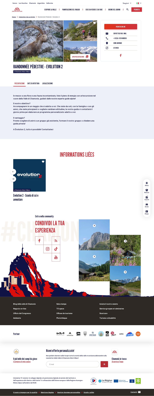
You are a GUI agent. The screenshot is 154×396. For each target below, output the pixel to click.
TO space (60, 309)
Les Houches (23, 3)
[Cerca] (127, 9)
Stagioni (126, 3)
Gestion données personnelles (68, 392)
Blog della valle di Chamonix (24, 304)
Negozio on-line (19, 309)
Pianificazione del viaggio (71, 9)
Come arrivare (117, 43)
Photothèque (61, 318)
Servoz (15, 3)
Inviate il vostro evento (108, 304)
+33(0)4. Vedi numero (120, 38)
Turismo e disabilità (107, 318)
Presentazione (19, 83)
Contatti (134, 392)
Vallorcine (49, 3)
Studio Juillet (89, 392)
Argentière (41, 3)
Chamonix (32, 3)
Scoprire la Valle (50, 9)
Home (14, 17)
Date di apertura (33, 83)
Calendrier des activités (27, 17)
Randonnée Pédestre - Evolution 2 (49, 17)
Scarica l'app (117, 362)
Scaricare (103, 313)
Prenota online (120, 27)
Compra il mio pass (22, 362)
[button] (13, 172)
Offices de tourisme (64, 313)
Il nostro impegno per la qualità (25, 392)
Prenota (137, 9)
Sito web (116, 48)
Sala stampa (61, 304)
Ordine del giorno (114, 9)
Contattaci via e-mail (120, 33)
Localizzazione (47, 83)
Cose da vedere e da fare (94, 9)
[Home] (17, 9)
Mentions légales (47, 392)
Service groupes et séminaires (111, 309)
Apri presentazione (78, 57)
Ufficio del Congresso (22, 313)
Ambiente (17, 318)
